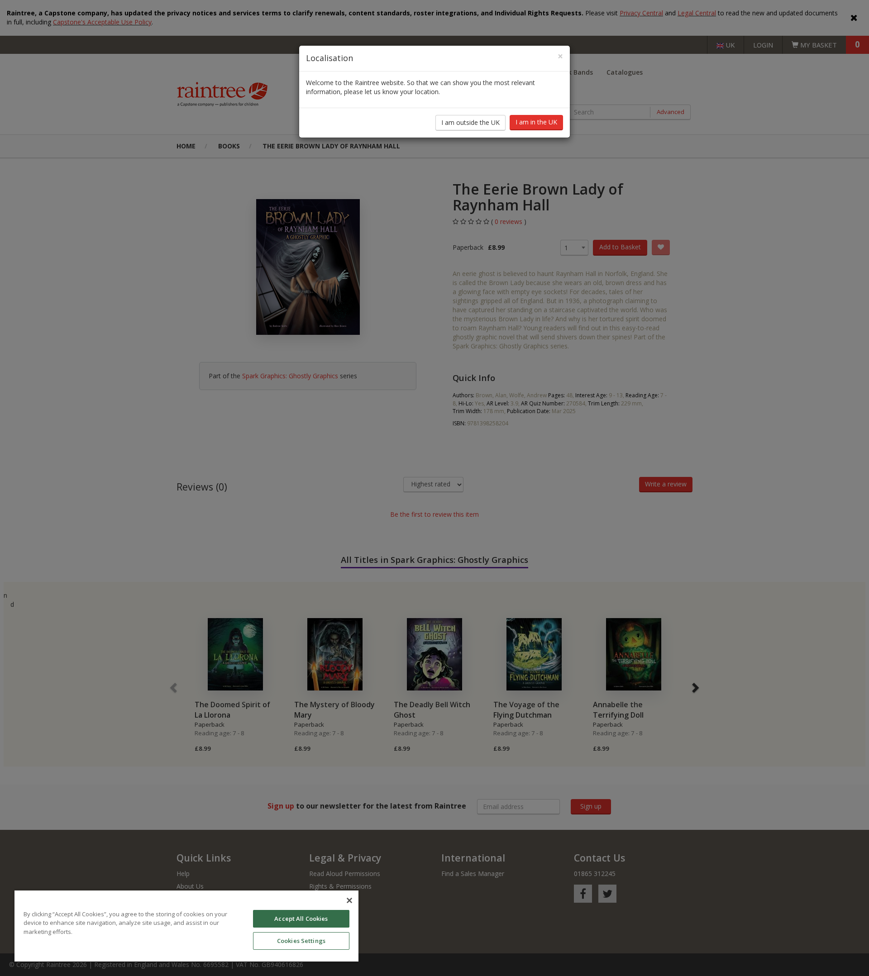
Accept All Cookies (301, 918)
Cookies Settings (301, 941)
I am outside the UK (470, 122)
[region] (186, 926)
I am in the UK (536, 122)
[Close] (349, 900)
